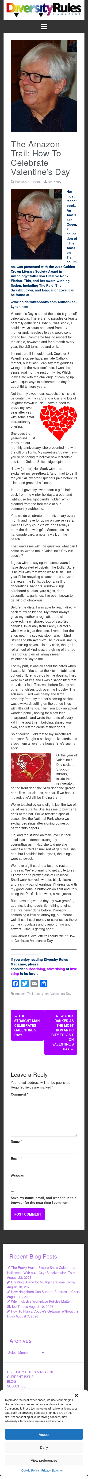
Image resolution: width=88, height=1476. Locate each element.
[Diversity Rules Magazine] (44, 9)
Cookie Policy (30, 1470)
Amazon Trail (24, 993)
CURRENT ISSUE (20, 1376)
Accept (44, 1434)
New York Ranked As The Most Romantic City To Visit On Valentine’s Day (62, 1032)
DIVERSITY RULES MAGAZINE (30, 1372)
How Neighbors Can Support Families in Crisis (45, 1291)
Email (16, 1158)
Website (17, 1175)
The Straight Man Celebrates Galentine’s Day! (27, 1025)
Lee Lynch (42, 993)
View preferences (44, 1460)
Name (16, 1141)
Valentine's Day (60, 993)
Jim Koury (54, 181)
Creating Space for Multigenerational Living (43, 1282)
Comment (19, 1094)
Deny (44, 1447)
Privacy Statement (52, 1470)
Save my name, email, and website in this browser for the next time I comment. (44, 1200)
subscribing (35, 968)
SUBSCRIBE (16, 1386)
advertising (56, 968)
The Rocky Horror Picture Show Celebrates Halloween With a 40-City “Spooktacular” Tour (41, 1270)
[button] (76, 1395)
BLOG (11, 1381)
